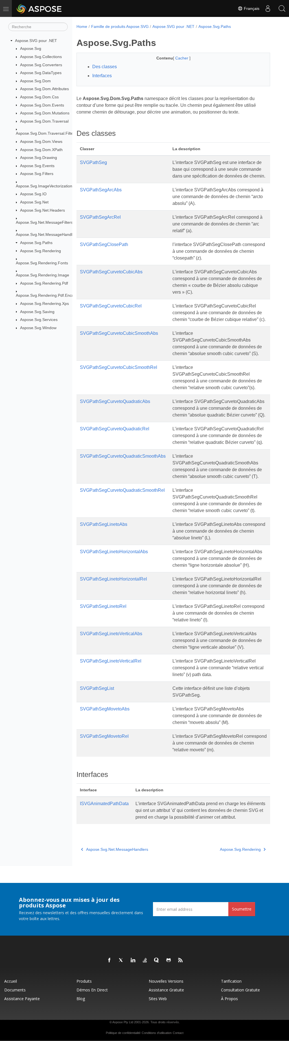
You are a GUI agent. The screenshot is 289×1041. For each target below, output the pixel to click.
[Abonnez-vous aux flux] (180, 960)
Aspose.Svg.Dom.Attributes (44, 89)
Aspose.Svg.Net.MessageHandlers (47, 234)
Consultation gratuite (240, 990)
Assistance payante (22, 998)
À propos (229, 998)
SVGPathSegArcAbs (101, 189)
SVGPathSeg (93, 162)
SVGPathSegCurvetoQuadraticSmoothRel (122, 490)
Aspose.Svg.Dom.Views (41, 141)
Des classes (104, 66)
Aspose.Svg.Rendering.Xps (44, 303)
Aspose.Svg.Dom (35, 81)
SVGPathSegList (97, 688)
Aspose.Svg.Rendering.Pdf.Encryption (50, 295)
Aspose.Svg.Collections (41, 56)
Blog (80, 998)
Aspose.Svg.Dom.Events (42, 105)
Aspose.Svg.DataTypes (41, 72)
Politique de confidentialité (123, 1033)
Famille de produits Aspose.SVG (120, 26)
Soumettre (241, 909)
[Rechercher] (282, 8)
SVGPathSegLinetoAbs (103, 524)
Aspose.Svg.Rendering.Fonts (42, 263)
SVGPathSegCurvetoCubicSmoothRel (118, 367)
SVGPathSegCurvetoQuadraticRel (114, 428)
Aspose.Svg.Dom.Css (39, 97)
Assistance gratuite (166, 990)
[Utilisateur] (268, 8)
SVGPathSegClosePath (104, 244)
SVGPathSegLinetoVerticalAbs (111, 633)
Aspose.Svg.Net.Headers (42, 210)
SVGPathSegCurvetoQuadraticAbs (115, 401)
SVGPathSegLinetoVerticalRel (110, 661)
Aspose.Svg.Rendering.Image (42, 275)
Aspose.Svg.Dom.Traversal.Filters (46, 133)
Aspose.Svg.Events (37, 165)
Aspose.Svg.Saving (37, 311)
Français (251, 8)
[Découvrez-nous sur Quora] (157, 960)
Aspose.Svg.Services (39, 319)
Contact (178, 1033)
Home (81, 26)
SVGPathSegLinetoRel (103, 606)
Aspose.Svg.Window (38, 327)
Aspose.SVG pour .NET (36, 40)
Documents (15, 990)
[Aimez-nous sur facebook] (109, 960)
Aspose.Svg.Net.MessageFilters (44, 222)
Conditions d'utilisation (157, 1033)
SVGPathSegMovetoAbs (105, 708)
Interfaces (102, 75)
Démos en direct (92, 990)
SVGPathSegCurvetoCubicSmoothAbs (119, 333)
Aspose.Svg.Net (34, 202)
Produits (84, 981)
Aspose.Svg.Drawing (38, 157)
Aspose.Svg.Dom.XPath (41, 149)
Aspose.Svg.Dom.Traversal (44, 121)
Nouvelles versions (166, 981)
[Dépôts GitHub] (168, 960)
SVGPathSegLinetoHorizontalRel (113, 579)
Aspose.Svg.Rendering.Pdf (44, 283)
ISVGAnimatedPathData (104, 803)
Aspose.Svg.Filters (36, 173)
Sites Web (158, 998)
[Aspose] (39, 8)
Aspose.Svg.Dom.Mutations (44, 113)
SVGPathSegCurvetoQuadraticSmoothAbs (123, 456)
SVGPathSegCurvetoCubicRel (111, 306)
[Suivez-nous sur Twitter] (121, 960)
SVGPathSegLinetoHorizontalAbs (114, 551)
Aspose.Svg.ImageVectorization (44, 186)
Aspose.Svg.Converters (41, 65)
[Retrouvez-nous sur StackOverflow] (145, 960)
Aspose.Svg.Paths (36, 242)
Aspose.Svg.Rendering (40, 251)
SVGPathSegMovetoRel (104, 736)
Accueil (10, 981)
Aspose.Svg (30, 48)
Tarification (231, 981)
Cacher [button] (182, 58)
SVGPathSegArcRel (100, 217)
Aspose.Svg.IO (33, 194)
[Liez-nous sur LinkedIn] (133, 960)
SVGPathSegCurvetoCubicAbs (111, 271)
